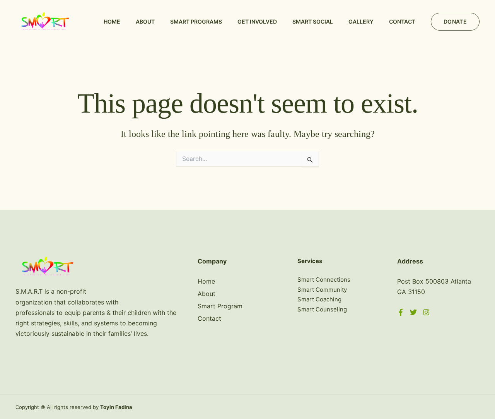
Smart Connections (323, 279)
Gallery (361, 21)
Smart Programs (196, 21)
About (145, 21)
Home (112, 21)
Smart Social (312, 21)
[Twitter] (413, 312)
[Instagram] (426, 312)
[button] (455, 22)
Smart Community (322, 289)
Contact (402, 21)
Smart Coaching (319, 299)
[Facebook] (400, 312)
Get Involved (257, 21)
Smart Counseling (322, 309)
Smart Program (220, 306)
